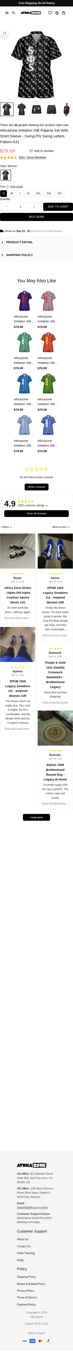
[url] (32, 1208)
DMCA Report (36, 1333)
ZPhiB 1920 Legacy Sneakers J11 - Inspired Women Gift (55, 635)
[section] (32, 157)
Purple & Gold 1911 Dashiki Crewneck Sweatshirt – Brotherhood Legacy (55, 702)
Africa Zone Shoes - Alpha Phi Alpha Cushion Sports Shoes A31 (17, 618)
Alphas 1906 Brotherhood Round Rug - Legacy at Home (55, 803)
